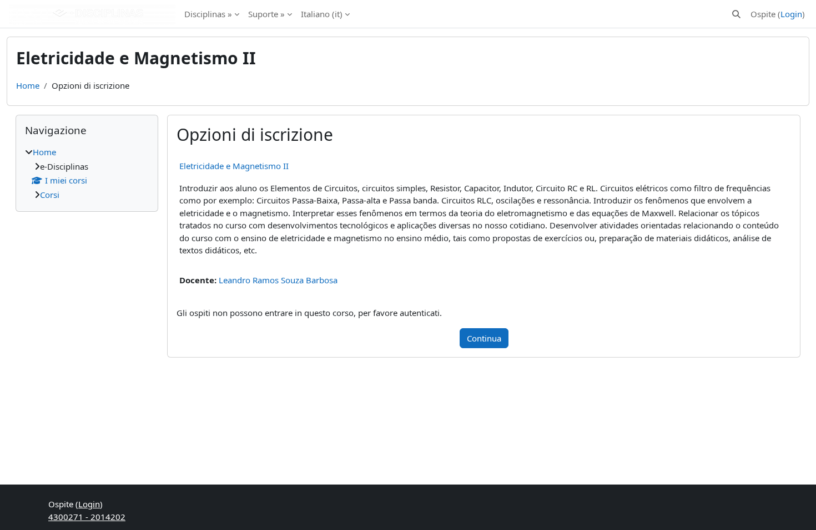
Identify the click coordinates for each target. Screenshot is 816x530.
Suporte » (266, 13)
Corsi (49, 194)
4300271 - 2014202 (86, 516)
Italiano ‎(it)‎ (321, 13)
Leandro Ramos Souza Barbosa (278, 280)
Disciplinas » (208, 13)
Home (27, 85)
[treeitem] (87, 173)
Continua (484, 338)
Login (791, 13)
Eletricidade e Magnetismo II (234, 165)
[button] (736, 14)
